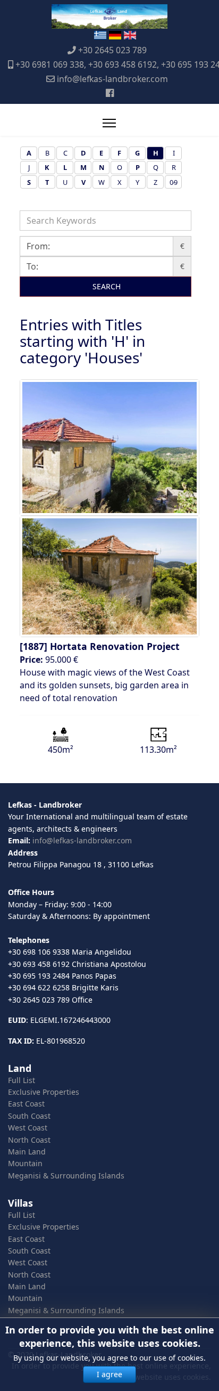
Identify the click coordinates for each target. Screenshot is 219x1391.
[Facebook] (110, 92)
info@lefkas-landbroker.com (112, 79)
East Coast (26, 1104)
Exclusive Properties (43, 1092)
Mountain (25, 1163)
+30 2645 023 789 (112, 50)
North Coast (29, 1140)
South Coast (29, 1116)
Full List (21, 1080)
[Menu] (109, 123)
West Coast (27, 1127)
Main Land (27, 1151)
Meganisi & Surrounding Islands (66, 1175)
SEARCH (105, 286)
